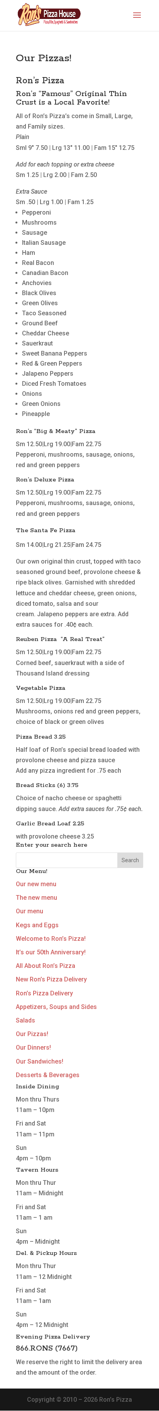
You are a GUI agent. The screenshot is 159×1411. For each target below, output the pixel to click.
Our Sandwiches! (39, 1061)
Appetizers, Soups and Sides (56, 1007)
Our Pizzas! (32, 1034)
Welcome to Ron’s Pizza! (51, 938)
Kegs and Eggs (37, 925)
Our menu (29, 911)
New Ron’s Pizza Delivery (51, 979)
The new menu (36, 897)
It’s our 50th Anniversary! (51, 952)
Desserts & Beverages (48, 1075)
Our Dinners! (33, 1047)
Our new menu (36, 884)
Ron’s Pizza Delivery (44, 993)
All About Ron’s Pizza (45, 965)
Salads (25, 1020)
